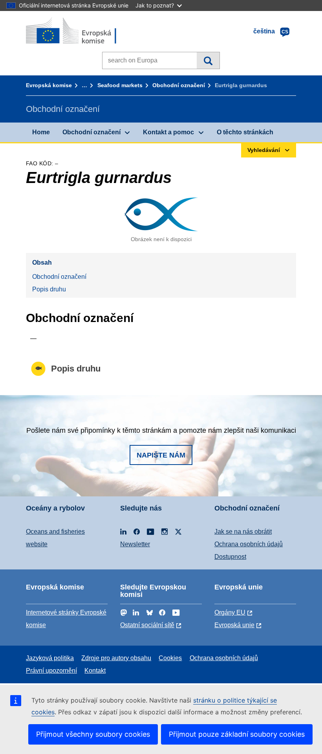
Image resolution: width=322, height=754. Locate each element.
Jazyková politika (50, 658)
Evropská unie (234, 625)
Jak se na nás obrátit (243, 531)
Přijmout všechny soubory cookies (93, 734)
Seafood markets (120, 85)
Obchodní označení (178, 85)
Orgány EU (229, 612)
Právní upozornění (51, 670)
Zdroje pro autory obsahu (116, 658)
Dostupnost (230, 556)
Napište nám (161, 455)
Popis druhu (49, 289)
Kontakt (95, 670)
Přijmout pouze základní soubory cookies (237, 734)
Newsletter (135, 544)
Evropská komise (49, 85)
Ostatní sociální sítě (147, 625)
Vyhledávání (208, 60)
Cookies (170, 658)
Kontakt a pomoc (168, 132)
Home (41, 132)
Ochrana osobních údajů (248, 544)
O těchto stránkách (245, 132)
